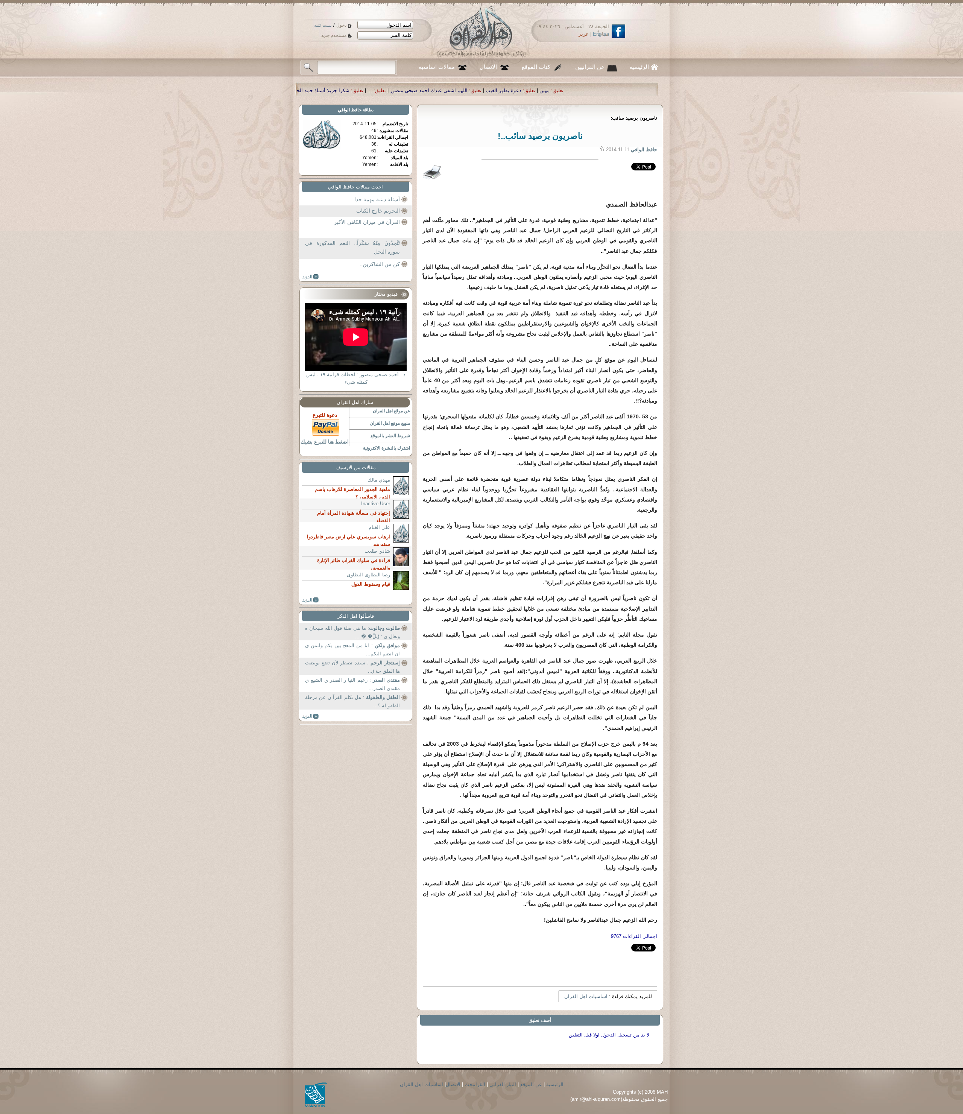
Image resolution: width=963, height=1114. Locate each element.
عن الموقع (531, 1084)
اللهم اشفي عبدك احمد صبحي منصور (559, 90)
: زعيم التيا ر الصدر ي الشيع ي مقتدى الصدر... (352, 684)
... (501, 90)
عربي (583, 34)
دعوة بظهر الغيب (634, 90)
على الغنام (379, 527)
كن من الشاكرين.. (380, 264)
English (601, 34)
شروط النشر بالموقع (390, 435)
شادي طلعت (377, 551)
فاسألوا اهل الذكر (355, 616)
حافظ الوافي (350, 109)
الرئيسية (639, 67)
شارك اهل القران (355, 402)
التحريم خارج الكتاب (378, 211)
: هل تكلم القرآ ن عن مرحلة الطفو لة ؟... (352, 701)
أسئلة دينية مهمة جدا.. (375, 199)
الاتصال (488, 67)
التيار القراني (502, 1084)
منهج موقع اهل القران (390, 423)
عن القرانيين (590, 67)
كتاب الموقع (536, 67)
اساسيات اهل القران (586, 996)
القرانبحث (475, 1084)
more (310, 277)
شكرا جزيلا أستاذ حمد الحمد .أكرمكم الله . (436, 90)
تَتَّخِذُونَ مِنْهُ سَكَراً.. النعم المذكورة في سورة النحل (352, 247)
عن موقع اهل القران (391, 410)
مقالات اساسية (437, 67)
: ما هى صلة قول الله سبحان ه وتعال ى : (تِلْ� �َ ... (352, 632)
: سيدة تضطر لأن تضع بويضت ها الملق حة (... (352, 667)
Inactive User (375, 503)
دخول (341, 25)
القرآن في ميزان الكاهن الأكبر (367, 222)
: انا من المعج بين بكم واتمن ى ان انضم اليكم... (352, 650)
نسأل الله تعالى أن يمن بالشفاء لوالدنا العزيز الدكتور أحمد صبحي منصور (299, 90)
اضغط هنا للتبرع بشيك (325, 442)
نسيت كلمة (323, 25)
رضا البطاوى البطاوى (368, 575)
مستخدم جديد (333, 35)
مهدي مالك (379, 480)
